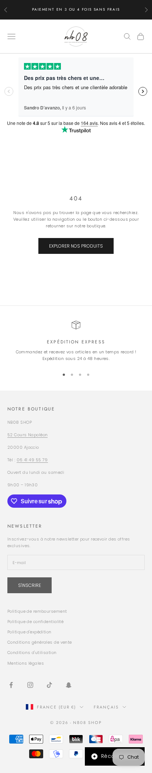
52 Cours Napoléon (27, 435)
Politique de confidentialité (35, 622)
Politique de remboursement (37, 611)
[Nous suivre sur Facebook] (11, 685)
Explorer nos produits (76, 246)
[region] (76, 341)
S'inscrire (29, 585)
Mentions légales (25, 663)
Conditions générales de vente (39, 642)
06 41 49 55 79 (32, 460)
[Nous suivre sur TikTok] (49, 685)
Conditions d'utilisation (32, 652)
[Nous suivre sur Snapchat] (68, 685)
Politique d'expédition (29, 632)
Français (106, 707)
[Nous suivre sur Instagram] (30, 685)
